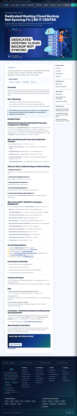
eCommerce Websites (40, 374)
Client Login (65, 378)
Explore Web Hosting (15, 344)
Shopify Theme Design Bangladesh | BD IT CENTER (62, 120)
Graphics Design (52, 378)
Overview (11, 82)
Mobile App (38, 5)
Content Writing (52, 376)
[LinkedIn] (70, 413)
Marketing (52, 5)
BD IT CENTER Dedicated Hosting (33, 321)
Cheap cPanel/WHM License (18, 255)
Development (31, 5)
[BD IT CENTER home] (6, 5)
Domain (17, 5)
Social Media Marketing (53, 374)
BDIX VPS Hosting (32, 253)
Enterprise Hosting (25, 378)
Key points (18, 82)
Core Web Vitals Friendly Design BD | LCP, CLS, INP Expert (62, 115)
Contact (59, 5)
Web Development (39, 370)
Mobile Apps (51, 380)
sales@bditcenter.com (10, 390)
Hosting (23, 5)
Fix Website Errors (28, 256)
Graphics (46, 5)
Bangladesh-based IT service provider (12, 393)
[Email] (73, 413)
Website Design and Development (61, 97)
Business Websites (39, 372)
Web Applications (39, 380)
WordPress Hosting (26, 376)
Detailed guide (25, 82)
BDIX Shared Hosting (20, 253)
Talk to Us (67, 5)
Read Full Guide (12, 348)
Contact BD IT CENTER (61, 101)
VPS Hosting (34, 249)
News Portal (38, 376)
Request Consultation (61, 86)
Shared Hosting (19, 247)
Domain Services (66, 372)
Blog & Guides (65, 374)
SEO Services (51, 372)
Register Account (66, 380)
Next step (33, 82)
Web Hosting (59, 84)
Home (13, 5)
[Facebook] (67, 413)
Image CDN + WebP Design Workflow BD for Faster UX (62, 109)
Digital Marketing (52, 370)
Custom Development (40, 378)
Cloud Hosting (25, 380)
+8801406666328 (10, 387)
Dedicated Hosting (27, 251)
